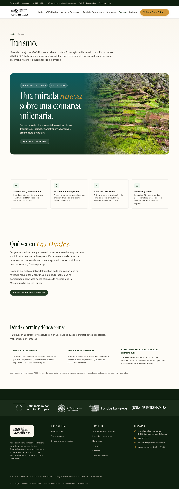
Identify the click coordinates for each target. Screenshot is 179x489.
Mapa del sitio (84, 483)
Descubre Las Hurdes (25, 350)
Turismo (123, 12)
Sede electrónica (100, 455)
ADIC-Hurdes (52, 12)
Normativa (111, 12)
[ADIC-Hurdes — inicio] (19, 12)
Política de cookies (52, 483)
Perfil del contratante (102, 436)
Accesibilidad (69, 483)
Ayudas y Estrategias (70, 12)
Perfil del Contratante (93, 12)
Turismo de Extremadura (80, 350)
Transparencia (105, 3)
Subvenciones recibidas (62, 441)
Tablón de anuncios (87, 3)
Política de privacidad (31, 483)
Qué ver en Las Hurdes (34, 141)
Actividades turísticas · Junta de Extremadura (139, 351)
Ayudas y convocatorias (103, 431)
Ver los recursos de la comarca (29, 292)
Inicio (40, 12)
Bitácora (133, 12)
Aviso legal (14, 483)
